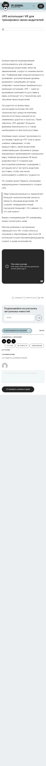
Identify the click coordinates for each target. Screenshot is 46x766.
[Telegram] (9, 341)
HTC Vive (10, 346)
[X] (13, 341)
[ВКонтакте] (4, 341)
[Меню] (41, 6)
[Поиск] (33, 6)
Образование (37, 346)
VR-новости (22, 346)
